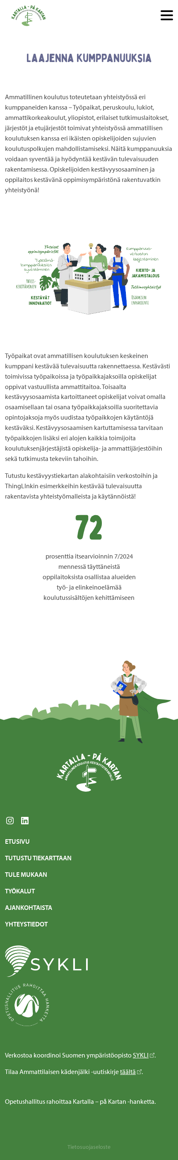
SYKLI (141, 1055)
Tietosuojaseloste (89, 1146)
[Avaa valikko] (167, 15)
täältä (128, 1071)
